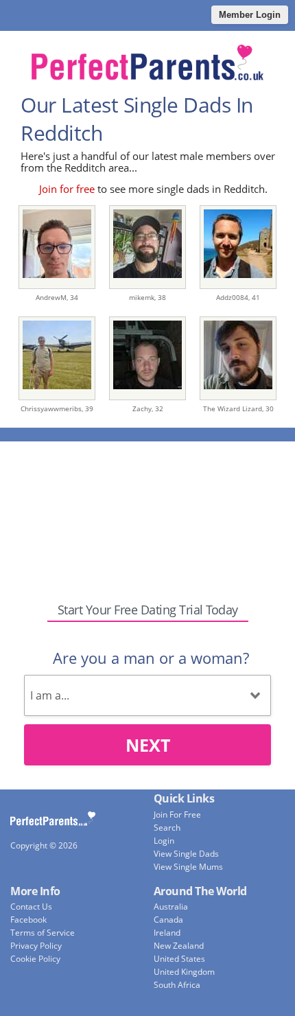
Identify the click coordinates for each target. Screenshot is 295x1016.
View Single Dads (186, 853)
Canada (168, 919)
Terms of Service (42, 932)
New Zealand (179, 945)
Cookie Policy (35, 959)
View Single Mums (188, 867)
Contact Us (31, 906)
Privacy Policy (36, 945)
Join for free (67, 189)
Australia (171, 906)
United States (179, 959)
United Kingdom (184, 972)
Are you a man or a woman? (151, 657)
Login (164, 840)
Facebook (28, 919)
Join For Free (177, 814)
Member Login (250, 15)
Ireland (167, 932)
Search (167, 827)
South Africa (177, 985)
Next (148, 745)
